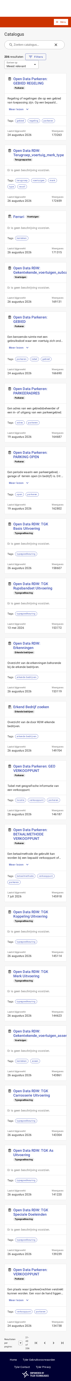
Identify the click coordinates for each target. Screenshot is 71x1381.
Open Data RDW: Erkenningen (26, 645)
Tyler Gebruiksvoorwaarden (39, 1359)
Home (13, 1359)
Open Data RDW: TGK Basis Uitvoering (30, 526)
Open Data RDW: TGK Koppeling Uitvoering (30, 914)
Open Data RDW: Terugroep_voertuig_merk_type (38, 152)
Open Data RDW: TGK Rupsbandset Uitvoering (32, 586)
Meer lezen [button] (16, 109)
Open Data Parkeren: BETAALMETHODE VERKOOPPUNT (30, 834)
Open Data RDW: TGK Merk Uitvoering (30, 973)
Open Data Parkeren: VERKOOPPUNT (30, 1272)
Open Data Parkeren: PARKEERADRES (30, 391)
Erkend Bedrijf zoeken (31, 707)
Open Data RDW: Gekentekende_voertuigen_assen (40, 1033)
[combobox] (32, 44)
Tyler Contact (22, 1367)
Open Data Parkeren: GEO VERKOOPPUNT (34, 768)
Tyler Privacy (43, 1367)
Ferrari (18, 217)
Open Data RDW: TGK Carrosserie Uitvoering (31, 1093)
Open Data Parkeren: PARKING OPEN (30, 454)
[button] (61, 22)
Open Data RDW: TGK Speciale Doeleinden (30, 1212)
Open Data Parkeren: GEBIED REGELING (30, 81)
